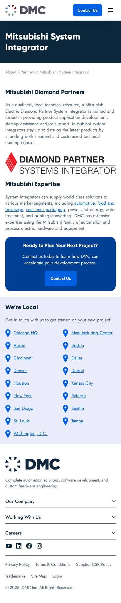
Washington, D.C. (31, 433)
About (10, 72)
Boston (77, 345)
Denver (20, 370)
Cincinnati (23, 358)
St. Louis (22, 421)
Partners (28, 72)
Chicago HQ (26, 333)
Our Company (20, 501)
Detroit (77, 370)
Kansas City (82, 383)
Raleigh (78, 396)
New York (23, 396)
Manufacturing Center (91, 333)
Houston (21, 383)
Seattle (77, 408)
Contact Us (88, 10)
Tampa (77, 421)
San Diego (23, 408)
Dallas (77, 358)
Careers (13, 533)
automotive (84, 203)
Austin (19, 345)
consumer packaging (45, 209)
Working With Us (23, 517)
